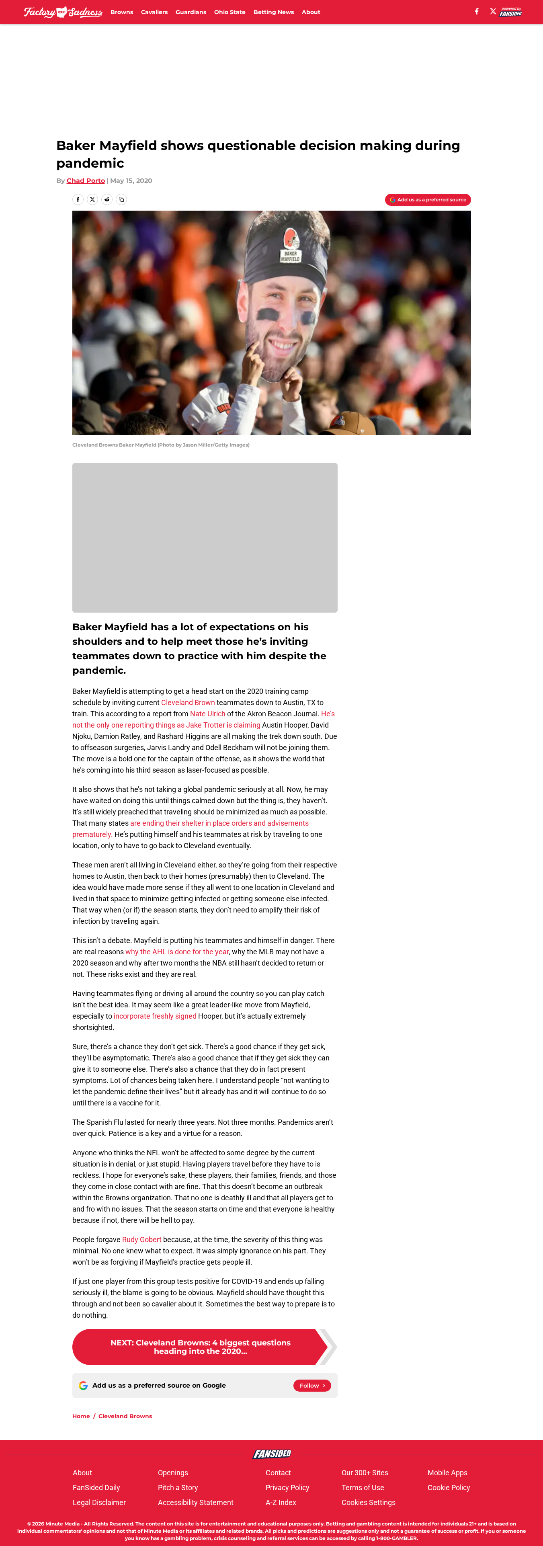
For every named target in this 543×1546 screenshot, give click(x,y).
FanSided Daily (96, 1487)
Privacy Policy (287, 1487)
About (311, 12)
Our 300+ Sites (365, 1472)
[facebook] (477, 11)
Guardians (191, 12)
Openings (173, 1472)
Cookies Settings (368, 1502)
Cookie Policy (449, 1487)
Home (81, 1416)
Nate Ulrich (207, 713)
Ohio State (230, 12)
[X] (493, 11)
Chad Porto (86, 181)
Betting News (274, 12)
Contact (278, 1472)
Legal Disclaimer (99, 1502)
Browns (122, 12)
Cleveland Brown (188, 702)
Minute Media (62, 1524)
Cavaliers (154, 12)
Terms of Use (363, 1487)
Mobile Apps (447, 1472)
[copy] (121, 199)
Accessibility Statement (196, 1502)
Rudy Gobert (142, 1239)
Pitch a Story (178, 1487)
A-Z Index (281, 1502)
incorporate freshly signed (155, 1016)
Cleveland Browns (125, 1416)
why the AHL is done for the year (177, 951)
